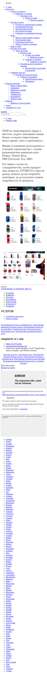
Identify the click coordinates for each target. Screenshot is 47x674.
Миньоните (15, 92)
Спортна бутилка (19, 329)
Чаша (13, 35)
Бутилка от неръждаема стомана (28, 25)
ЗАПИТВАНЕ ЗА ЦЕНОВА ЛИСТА (16, 289)
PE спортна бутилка (23, 31)
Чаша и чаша (16, 46)
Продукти (10, 9)
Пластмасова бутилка (24, 29)
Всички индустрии (18, 49)
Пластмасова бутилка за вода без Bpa (29, 359)
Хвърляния (29, 81)
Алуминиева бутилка (24, 27)
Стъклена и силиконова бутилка (28, 33)
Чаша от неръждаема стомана (27, 38)
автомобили (15, 97)
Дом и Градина (21, 51)
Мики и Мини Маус (19, 86)
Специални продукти (24, 42)
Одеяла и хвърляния (28, 77)
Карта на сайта (12, 319)
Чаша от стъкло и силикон (26, 44)
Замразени (15, 88)
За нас (8, 105)
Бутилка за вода (17, 22)
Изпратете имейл (8, 368)
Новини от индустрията (20, 103)
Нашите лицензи (13, 83)
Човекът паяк (16, 99)
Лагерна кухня (26, 16)
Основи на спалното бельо (26, 75)
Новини (9, 101)
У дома (9, 7)
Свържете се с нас (13, 107)
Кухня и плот (25, 53)
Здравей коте (16, 94)
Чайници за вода (37, 57)
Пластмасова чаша (23, 40)
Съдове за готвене (32, 55)
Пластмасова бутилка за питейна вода (16, 325)
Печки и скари (31, 18)
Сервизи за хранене (33, 59)
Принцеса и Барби (18, 90)
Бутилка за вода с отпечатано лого (18, 355)
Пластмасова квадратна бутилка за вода (22, 326)
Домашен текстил (18, 73)
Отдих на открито (18, 11)
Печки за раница (37, 20)
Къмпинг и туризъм (23, 14)
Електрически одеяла (34, 79)
